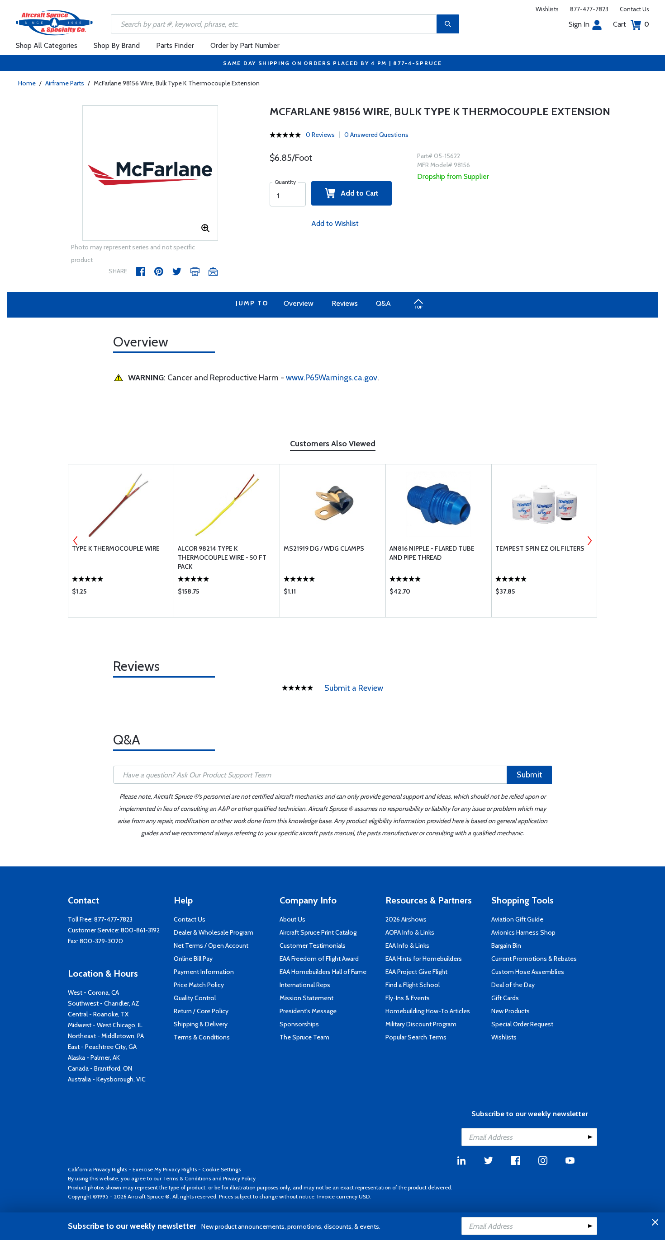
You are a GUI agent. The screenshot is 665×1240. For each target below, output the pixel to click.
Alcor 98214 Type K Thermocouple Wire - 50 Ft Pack (222, 557)
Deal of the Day (513, 985)
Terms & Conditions (202, 1037)
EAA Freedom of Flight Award (319, 959)
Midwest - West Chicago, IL (105, 1025)
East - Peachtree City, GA (102, 1047)
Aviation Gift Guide (517, 919)
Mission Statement (306, 998)
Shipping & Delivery (201, 1024)
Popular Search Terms (415, 1037)
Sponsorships (299, 1024)
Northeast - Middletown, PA (106, 1036)
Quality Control (195, 998)
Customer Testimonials (313, 945)
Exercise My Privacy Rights (165, 1169)
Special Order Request (522, 1024)
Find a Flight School (412, 985)
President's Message (308, 1011)
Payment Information (204, 972)
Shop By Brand (117, 45)
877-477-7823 (589, 9)
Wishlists (547, 9)
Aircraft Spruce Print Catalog (318, 932)
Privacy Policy (239, 1178)
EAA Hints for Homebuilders (423, 959)
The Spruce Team (304, 1037)
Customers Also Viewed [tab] (332, 444)
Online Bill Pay (193, 959)
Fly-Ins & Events (407, 998)
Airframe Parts (64, 83)
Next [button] (589, 540)
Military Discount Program (420, 1024)
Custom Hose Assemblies (527, 972)
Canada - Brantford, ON (100, 1068)
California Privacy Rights (97, 1169)
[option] (150, 173)
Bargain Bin (506, 945)
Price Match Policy (199, 985)
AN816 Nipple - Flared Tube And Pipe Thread (432, 553)
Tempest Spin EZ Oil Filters (539, 548)
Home (27, 83)
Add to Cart (357, 193)
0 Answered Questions (376, 134)
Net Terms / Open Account (211, 945)
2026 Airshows (406, 919)
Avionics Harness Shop (523, 932)
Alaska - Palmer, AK (94, 1057)
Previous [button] (75, 540)
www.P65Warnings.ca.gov (331, 377)
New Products (510, 1011)
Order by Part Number (245, 45)
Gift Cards (505, 998)
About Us (292, 919)
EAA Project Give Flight (416, 972)
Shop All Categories (46, 45)
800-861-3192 (140, 930)
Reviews (345, 303)
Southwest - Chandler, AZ (103, 1003)
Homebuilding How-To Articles (427, 1011)
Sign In (579, 24)
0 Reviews (320, 134)
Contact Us (634, 9)
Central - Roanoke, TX (98, 1014)
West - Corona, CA (93, 992)
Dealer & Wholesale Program (213, 932)
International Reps (305, 985)
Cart (631, 24)
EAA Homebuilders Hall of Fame (323, 972)
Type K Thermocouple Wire (116, 548)
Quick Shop (121, 594)
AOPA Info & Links (409, 932)
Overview (299, 303)
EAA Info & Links (407, 945)
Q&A (383, 303)
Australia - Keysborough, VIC (107, 1079)
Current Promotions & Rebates (534, 959)
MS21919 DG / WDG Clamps (324, 548)
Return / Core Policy (201, 1011)
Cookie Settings (221, 1169)
